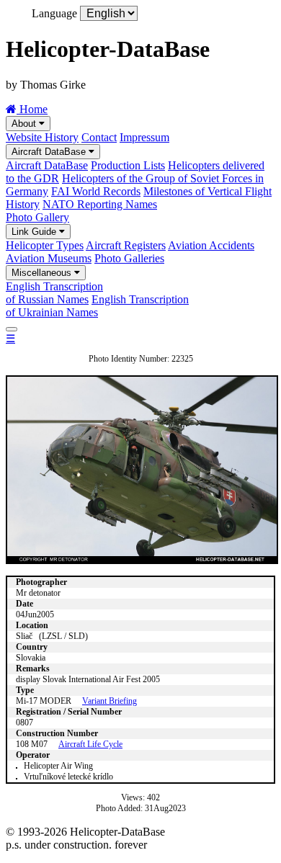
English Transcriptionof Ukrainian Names (97, 305)
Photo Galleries (129, 258)
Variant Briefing (109, 701)
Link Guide (35, 231)
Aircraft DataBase (50, 151)
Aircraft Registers (126, 245)
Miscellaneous (43, 272)
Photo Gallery (37, 217)
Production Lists (128, 165)
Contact (99, 137)
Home (32, 109)
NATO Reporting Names (100, 204)
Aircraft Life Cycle (90, 744)
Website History (42, 137)
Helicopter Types (45, 245)
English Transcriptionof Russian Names (54, 292)
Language (54, 13)
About (25, 123)
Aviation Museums (49, 258)
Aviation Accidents (211, 245)
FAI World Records (95, 191)
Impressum (144, 137)
